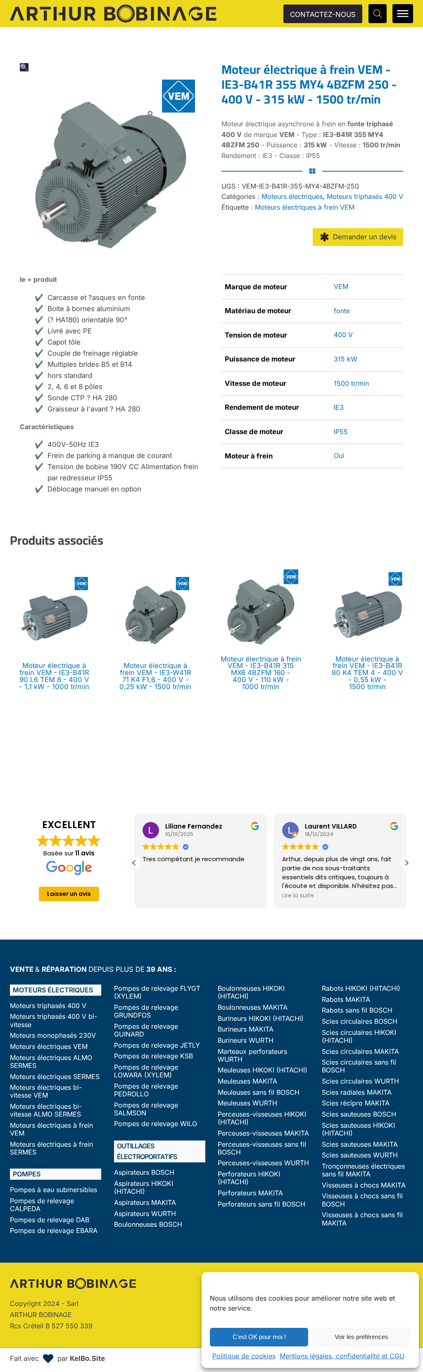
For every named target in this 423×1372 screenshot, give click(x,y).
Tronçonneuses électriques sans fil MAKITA (363, 1170)
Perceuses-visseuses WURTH (263, 1163)
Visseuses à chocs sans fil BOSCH (362, 1200)
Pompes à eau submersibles (53, 1190)
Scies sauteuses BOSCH (359, 1114)
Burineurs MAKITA (245, 1029)
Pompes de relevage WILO (155, 1124)
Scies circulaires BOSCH (359, 1021)
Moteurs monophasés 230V (53, 1035)
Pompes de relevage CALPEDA (42, 1205)
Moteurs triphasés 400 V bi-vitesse (53, 1020)
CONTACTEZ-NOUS (323, 14)
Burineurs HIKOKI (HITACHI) (261, 1019)
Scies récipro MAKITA (356, 1103)
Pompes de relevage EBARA (53, 1231)
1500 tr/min (351, 383)
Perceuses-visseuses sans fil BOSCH (262, 1148)
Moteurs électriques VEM (49, 1047)
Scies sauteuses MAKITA (360, 1144)
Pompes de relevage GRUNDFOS (146, 1011)
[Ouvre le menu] (402, 13)
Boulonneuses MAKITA (253, 1007)
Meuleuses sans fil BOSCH (258, 1092)
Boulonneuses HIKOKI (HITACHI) (251, 992)
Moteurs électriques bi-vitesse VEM (46, 1091)
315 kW (345, 359)
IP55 (341, 431)
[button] (24, 67)
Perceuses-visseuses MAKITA (263, 1133)
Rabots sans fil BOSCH (357, 1010)
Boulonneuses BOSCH (148, 1224)
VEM (341, 286)
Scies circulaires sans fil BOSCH (359, 1066)
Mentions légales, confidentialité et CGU (342, 1356)
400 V (343, 335)
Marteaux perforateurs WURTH (252, 1055)
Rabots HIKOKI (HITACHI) (361, 988)
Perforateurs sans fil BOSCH (261, 1204)
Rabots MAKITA (346, 1000)
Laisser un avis (69, 894)
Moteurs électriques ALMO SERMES (51, 1062)
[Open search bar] (377, 13)
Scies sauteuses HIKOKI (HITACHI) (358, 1129)
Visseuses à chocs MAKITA (364, 1185)
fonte (342, 311)
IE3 (339, 407)
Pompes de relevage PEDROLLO (146, 1090)
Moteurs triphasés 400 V (365, 196)
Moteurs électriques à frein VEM (304, 207)
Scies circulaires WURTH (360, 1081)
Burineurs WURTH (245, 1040)
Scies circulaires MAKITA (360, 1052)
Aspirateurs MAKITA (145, 1203)
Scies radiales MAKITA (357, 1092)
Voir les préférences (361, 1336)
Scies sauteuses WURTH (360, 1155)
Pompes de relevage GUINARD (146, 1030)
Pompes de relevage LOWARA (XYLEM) (146, 1071)
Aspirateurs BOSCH (144, 1172)
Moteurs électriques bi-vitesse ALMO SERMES (46, 1110)
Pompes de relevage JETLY (157, 1045)
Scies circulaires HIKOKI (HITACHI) (359, 1036)
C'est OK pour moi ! (259, 1336)
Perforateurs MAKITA (250, 1193)
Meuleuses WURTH (247, 1103)
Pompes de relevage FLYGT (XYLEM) (157, 992)
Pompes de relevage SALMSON (146, 1109)
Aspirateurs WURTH (145, 1214)
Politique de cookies (244, 1356)
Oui (339, 455)
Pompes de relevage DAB (49, 1220)
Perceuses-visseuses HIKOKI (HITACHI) (262, 1118)
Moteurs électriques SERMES (55, 1077)
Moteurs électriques (292, 196)
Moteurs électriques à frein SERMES (51, 1148)
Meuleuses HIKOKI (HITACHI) (262, 1070)
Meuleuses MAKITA (247, 1081)
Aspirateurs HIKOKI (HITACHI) (143, 1187)
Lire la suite (298, 895)
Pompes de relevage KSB (153, 1056)
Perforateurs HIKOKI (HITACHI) (249, 1178)
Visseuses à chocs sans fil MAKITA (362, 1219)
